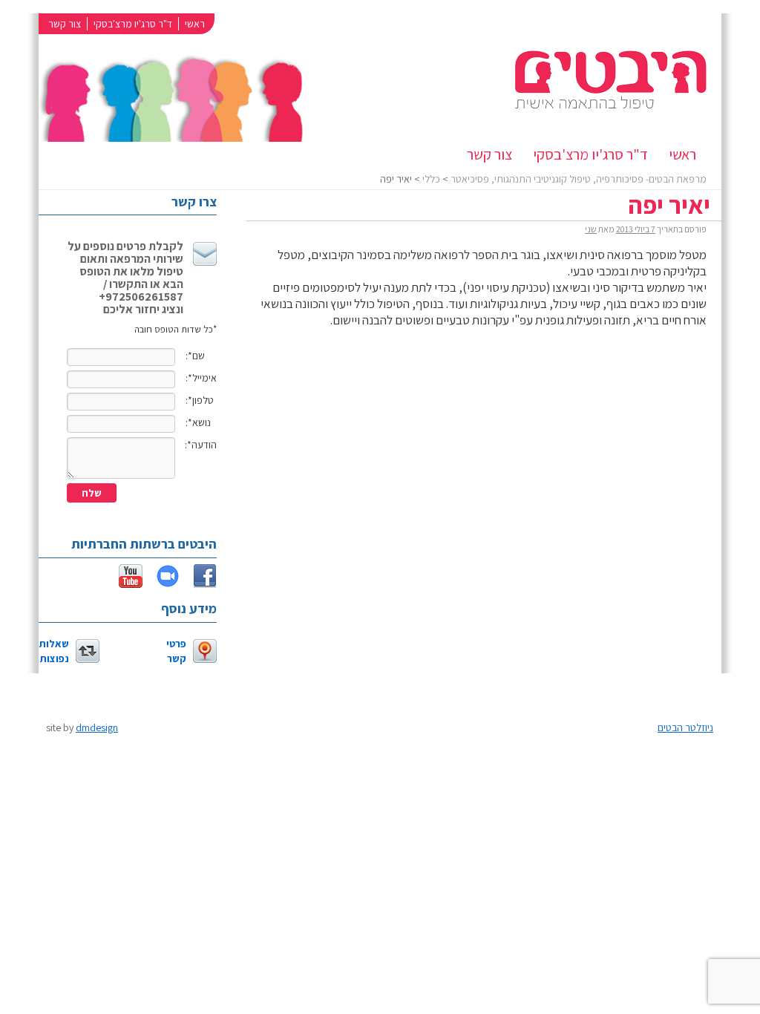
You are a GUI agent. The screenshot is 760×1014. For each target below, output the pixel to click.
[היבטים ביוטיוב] (123, 582)
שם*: (195, 355)
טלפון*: (200, 400)
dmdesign (97, 727)
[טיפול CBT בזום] (161, 582)
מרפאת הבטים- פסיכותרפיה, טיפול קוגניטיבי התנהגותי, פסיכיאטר (579, 179)
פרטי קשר (176, 651)
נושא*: (198, 422)
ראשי (195, 23)
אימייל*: (201, 378)
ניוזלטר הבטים (685, 727)
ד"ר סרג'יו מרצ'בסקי (133, 23)
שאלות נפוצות (54, 651)
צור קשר (64, 23)
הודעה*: (201, 444)
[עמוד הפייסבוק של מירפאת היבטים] (198, 582)
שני (591, 229)
